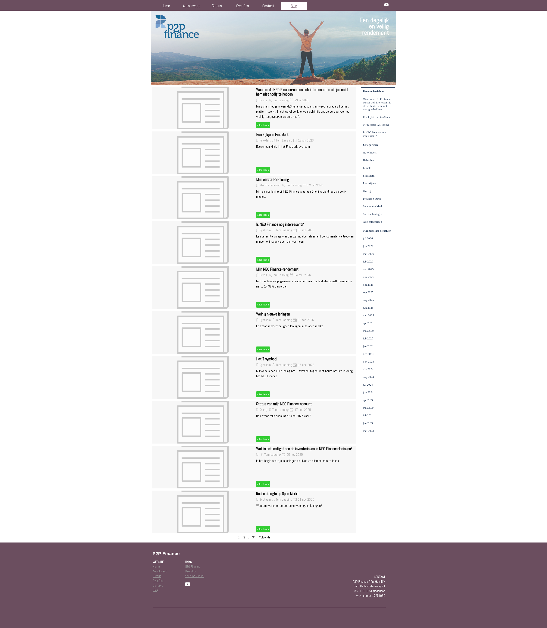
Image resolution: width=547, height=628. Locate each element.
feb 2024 (368, 415)
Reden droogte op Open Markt (277, 493)
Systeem (265, 230)
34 (254, 537)
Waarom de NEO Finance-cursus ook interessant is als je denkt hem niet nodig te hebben (302, 92)
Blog (294, 6)
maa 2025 (368, 330)
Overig (263, 100)
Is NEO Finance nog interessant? (280, 224)
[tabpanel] (358, 26)
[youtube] (386, 4)
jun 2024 (368, 392)
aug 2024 (368, 377)
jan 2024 (368, 423)
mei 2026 (368, 253)
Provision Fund (372, 198)
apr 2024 (368, 400)
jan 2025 (368, 346)
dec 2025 (368, 269)
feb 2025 (368, 338)
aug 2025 (368, 300)
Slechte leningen (269, 185)
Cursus (217, 6)
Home (166, 6)
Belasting (368, 160)
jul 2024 (368, 384)
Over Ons (242, 6)
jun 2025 (368, 307)
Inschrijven (369, 183)
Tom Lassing (280, 100)
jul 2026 (368, 238)
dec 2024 (368, 353)
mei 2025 (368, 315)
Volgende (264, 537)
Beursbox (190, 571)
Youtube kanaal (194, 576)
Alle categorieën (372, 221)
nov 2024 (368, 361)
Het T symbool (266, 359)
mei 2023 (368, 430)
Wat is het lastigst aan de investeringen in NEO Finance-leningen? (304, 448)
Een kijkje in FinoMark (272, 134)
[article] (254, 108)
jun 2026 (368, 246)
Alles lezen (263, 125)
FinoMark (265, 140)
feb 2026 (368, 261)
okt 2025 (368, 284)
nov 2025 (368, 277)
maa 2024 (368, 407)
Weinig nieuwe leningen (273, 314)
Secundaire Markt (373, 206)
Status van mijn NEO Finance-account (284, 404)
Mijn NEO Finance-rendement (277, 269)
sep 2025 (368, 292)
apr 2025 (368, 323)
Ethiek (367, 168)
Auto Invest (191, 6)
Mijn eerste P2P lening (272, 179)
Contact (268, 6)
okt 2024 (368, 369)
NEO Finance (192, 567)
